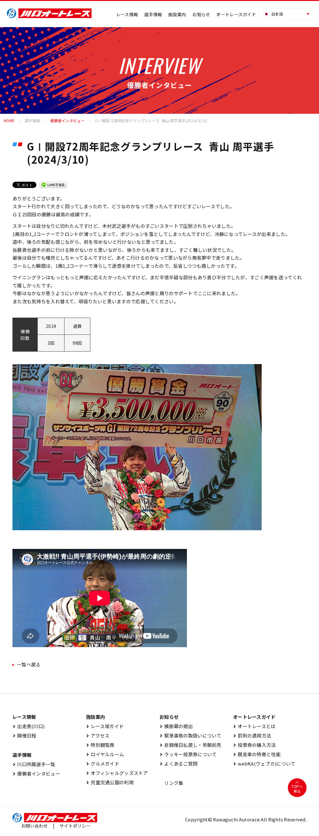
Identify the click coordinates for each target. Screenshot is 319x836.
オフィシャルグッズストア (117, 773)
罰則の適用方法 (252, 735)
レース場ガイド (105, 726)
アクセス (97, 735)
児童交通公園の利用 (110, 782)
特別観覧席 (100, 745)
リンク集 (171, 783)
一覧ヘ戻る (28, 664)
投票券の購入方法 (254, 745)
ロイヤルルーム (105, 754)
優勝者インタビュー (67, 120)
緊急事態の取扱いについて (190, 735)
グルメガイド (102, 763)
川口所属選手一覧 (33, 764)
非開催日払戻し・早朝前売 (190, 745)
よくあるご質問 (179, 763)
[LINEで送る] (53, 185)
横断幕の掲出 (176, 726)
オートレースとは (254, 726)
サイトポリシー (75, 826)
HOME (9, 120)
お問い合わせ (34, 826)
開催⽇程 (24, 735)
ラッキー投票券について (188, 754)
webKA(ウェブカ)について (264, 763)
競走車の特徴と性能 (257, 754)
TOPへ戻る (297, 788)
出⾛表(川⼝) (28, 726)
